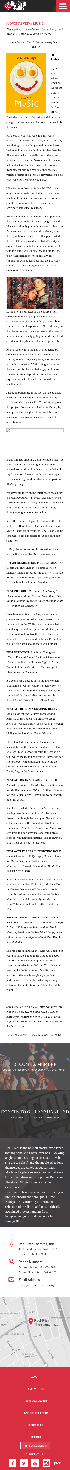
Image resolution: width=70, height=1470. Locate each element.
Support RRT (36, 1389)
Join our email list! (35, 1446)
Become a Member (36, 1401)
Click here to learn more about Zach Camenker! (35, 1035)
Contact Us (36, 1425)
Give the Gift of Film (36, 1413)
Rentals (36, 1437)
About (35, 1377)
